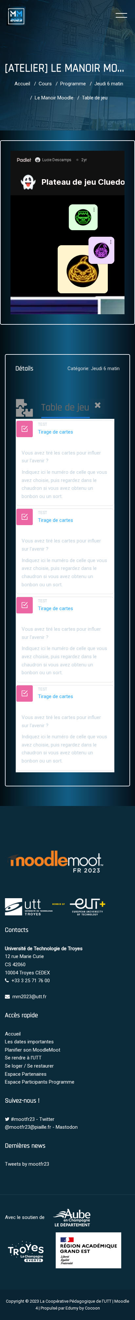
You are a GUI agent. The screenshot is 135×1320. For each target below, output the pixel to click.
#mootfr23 (23, 1119)
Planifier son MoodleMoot (32, 1050)
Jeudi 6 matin (108, 84)
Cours (45, 84)
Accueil (22, 84)
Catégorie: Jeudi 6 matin (94, 368)
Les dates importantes (29, 1042)
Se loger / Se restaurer (29, 1066)
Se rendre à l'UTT (23, 1058)
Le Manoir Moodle (54, 98)
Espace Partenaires (26, 1074)
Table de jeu (94, 98)
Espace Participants (26, 1082)
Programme (73, 84)
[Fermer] (97, 406)
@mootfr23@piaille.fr (28, 1127)
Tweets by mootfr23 (27, 1164)
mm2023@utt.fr (29, 997)
